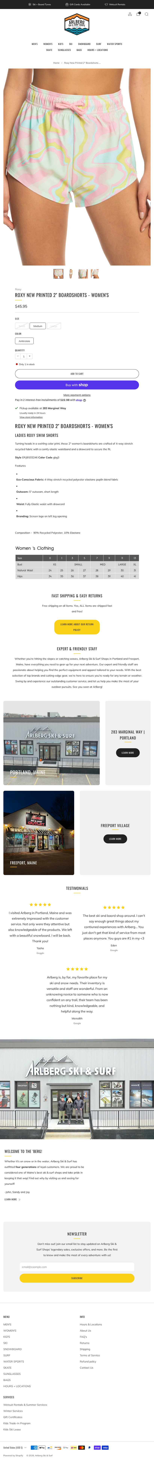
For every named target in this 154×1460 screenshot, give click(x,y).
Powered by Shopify (13, 1455)
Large (54, 326)
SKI (70, 44)
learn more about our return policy (77, 627)
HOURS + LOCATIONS (98, 49)
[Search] (146, 14)
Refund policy (88, 1361)
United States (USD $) (13, 1447)
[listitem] (39, 4)
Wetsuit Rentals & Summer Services (25, 1404)
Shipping (85, 1349)
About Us (85, 1330)
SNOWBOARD (84, 44)
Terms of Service (90, 1355)
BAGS (79, 49)
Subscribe (77, 1278)
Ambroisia (24, 340)
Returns (84, 1343)
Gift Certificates (12, 1417)
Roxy (18, 289)
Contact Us (86, 1367)
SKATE (49, 49)
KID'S (60, 44)
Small (22, 326)
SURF (98, 44)
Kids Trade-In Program (16, 1423)
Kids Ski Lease (12, 1429)
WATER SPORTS (114, 44)
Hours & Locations (91, 1324)
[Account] (130, 14)
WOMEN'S (48, 44)
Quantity (20, 350)
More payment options (77, 395)
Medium (37, 326)
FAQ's (83, 1336)
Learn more (128, 752)
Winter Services (13, 1411)
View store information (31, 417)
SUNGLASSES (64, 49)
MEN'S (35, 44)
